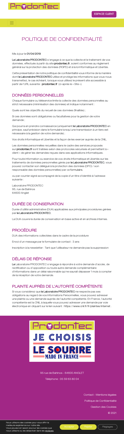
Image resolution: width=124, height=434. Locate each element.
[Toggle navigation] (12, 23)
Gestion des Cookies (103, 407)
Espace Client (104, 14)
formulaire (76, 170)
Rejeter (88, 427)
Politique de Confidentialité (100, 401)
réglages (49, 431)
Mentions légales (106, 395)
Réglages (107, 427)
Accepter (69, 427)
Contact (89, 395)
